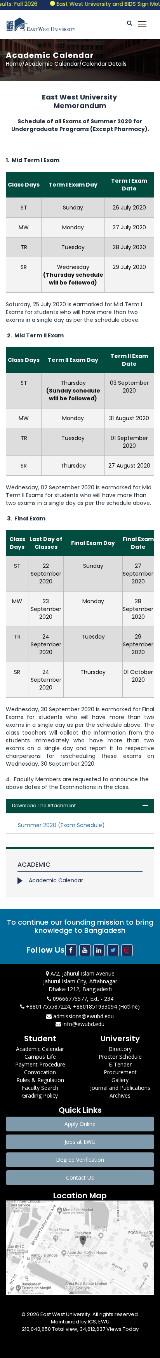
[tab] (80, 806)
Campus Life (40, 1056)
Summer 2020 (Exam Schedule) (61, 825)
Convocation (40, 1072)
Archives (120, 1095)
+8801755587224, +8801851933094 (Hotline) (82, 1006)
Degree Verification (80, 1159)
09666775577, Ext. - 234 (82, 998)
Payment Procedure (40, 1064)
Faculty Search (40, 1087)
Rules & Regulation (40, 1080)
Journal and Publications (120, 1087)
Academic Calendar (56, 880)
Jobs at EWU (80, 1141)
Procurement (120, 1072)
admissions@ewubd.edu (83, 1016)
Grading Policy (40, 1095)
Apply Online (80, 1124)
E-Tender (120, 1064)
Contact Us (80, 1177)
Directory (120, 1049)
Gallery (120, 1080)
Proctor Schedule (120, 1056)
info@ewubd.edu (82, 1024)
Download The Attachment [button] (44, 805)
